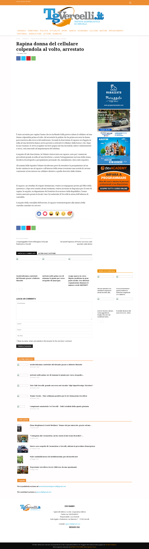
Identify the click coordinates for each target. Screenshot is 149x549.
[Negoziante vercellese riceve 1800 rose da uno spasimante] (22, 470)
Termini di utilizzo (110, 545)
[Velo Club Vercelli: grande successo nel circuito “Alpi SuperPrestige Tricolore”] (22, 388)
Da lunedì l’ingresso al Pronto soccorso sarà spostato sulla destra (76, 243)
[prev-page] (17, 289)
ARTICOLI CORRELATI (27, 253)
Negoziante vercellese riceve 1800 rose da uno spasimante (53, 467)
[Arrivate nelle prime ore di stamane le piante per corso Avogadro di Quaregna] (54, 266)
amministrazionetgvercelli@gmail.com (52, 486)
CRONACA (25, 39)
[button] (130, 2)
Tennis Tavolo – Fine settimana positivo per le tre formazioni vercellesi (58, 396)
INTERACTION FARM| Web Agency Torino (83, 547)
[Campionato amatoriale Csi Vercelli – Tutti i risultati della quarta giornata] (21, 409)
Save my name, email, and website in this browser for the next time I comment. (45, 341)
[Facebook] (70, 2)
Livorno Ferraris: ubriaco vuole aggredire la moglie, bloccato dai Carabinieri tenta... (105, 314)
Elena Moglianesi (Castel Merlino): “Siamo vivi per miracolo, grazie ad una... (61, 425)
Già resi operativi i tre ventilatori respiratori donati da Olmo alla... (104, 290)
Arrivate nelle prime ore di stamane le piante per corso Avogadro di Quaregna (53, 278)
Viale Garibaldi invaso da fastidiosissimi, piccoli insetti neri (54, 457)
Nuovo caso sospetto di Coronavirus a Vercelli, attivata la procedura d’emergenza (62, 446)
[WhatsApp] (33, 58)
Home (18, 39)
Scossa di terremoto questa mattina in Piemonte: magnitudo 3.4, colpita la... (123, 291)
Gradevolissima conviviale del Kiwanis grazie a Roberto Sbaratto (28, 278)
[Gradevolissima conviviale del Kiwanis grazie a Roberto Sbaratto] (28, 266)
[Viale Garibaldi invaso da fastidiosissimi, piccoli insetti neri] (20, 459)
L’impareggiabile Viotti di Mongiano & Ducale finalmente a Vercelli (32, 243)
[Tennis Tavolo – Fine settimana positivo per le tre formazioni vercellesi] (22, 398)
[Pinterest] (28, 58)
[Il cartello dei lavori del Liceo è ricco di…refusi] (124, 303)
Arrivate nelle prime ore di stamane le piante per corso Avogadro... (57, 375)
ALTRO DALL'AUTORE (47, 253)
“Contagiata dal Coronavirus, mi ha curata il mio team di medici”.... (56, 436)
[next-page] (21, 289)
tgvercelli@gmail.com (43, 492)
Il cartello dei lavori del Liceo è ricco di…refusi (123, 312)
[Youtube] (79, 2)
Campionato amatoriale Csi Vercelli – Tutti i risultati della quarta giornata (59, 406)
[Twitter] (74, 2)
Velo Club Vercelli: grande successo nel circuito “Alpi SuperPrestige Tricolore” (61, 385)
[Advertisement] (54, 127)
